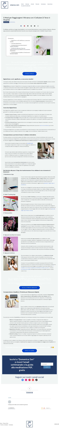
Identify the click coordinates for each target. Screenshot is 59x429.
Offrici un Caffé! (29, 350)
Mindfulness (6, 22)
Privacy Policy (5, 423)
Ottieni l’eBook (29, 73)
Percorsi (37, 4)
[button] (21, 26)
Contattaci (43, 4)
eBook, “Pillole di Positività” (37, 68)
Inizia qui (27, 4)
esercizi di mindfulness (44, 125)
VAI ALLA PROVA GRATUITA (29, 287)
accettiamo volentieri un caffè (41, 347)
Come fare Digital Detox (16, 43)
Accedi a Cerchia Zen (25, 5)
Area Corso (49, 4)
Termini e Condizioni (4, 424)
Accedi (9, 397)
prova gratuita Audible (26, 269)
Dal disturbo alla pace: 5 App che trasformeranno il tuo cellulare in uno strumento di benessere (20, 49)
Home (22, 4)
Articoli (32, 4)
